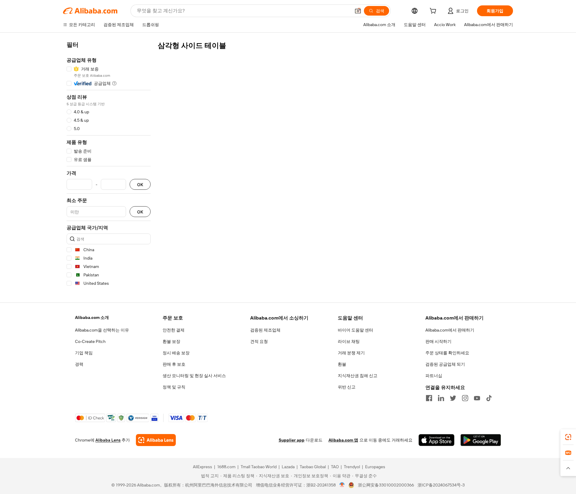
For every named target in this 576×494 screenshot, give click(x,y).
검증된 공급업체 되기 (445, 364)
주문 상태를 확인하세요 (447, 352)
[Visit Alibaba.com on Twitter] (453, 398)
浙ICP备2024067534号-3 (441, 485)
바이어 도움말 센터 (355, 330)
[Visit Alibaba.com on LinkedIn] (441, 398)
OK (140, 184)
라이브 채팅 (349, 341)
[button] (358, 10)
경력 (79, 364)
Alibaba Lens (108, 440)
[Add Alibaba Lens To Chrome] (156, 440)
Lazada (288, 466)
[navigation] (109, 165)
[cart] (434, 11)
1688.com (226, 466)
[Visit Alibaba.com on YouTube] (477, 398)
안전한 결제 (173, 330)
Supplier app (291, 440)
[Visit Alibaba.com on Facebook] (429, 398)
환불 (342, 364)
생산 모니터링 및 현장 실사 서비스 (194, 375)
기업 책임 (84, 352)
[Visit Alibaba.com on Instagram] (465, 398)
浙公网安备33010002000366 (386, 485)
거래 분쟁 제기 (351, 352)
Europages (375, 466)
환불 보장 (171, 341)
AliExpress (202, 466)
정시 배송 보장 (176, 352)
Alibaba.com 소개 (92, 317)
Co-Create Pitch (90, 341)
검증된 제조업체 (265, 330)
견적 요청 (259, 341)
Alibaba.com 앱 (343, 440)
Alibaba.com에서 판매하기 (449, 330)
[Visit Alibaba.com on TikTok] (489, 398)
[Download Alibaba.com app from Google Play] (480, 440)
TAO (335, 466)
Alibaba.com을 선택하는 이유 (102, 330)
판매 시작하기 (438, 341)
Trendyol (352, 466)
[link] (568, 437)
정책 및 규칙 (174, 387)
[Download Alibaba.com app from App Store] (436, 440)
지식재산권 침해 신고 (357, 375)
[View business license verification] (342, 485)
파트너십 (433, 375)
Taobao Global (313, 466)
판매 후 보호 (174, 364)
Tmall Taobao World (259, 466)
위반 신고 (347, 387)
